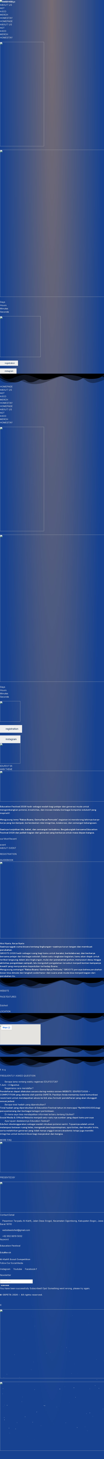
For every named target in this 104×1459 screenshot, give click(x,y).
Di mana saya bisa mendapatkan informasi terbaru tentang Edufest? (39, 1114)
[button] (52, 1081)
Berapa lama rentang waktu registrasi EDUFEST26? (31, 1081)
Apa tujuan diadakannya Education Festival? (27, 1121)
